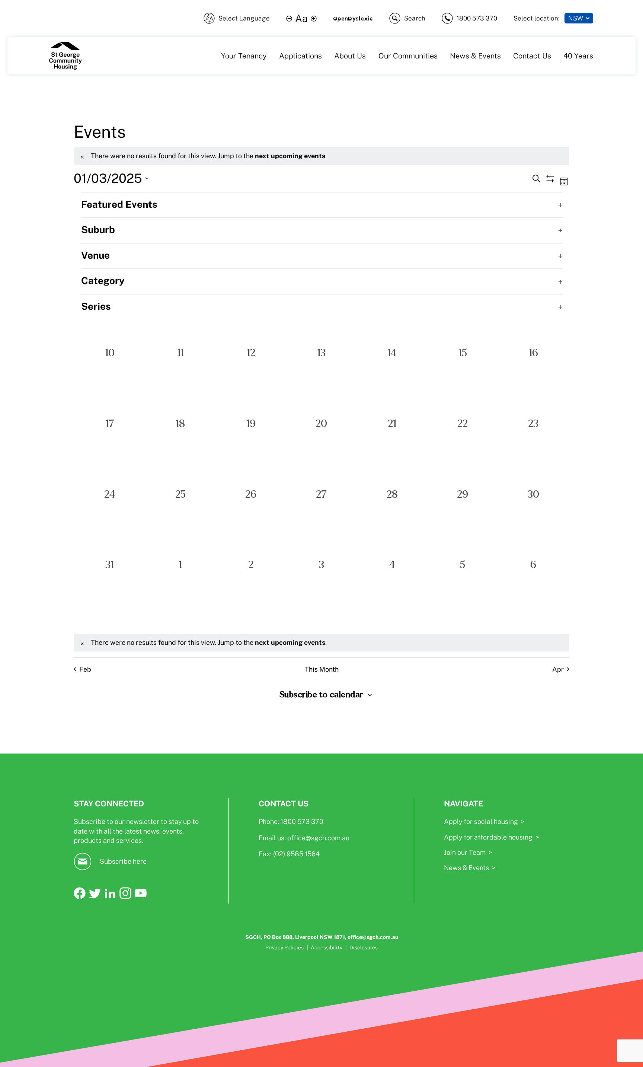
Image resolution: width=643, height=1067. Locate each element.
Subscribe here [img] (123, 861)
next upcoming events (290, 156)
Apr (558, 669)
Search (414, 18)
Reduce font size (289, 19)
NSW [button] (575, 18)
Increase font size (314, 19)
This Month (322, 669)
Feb (85, 669)
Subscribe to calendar (321, 694)
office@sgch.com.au (318, 838)
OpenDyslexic (353, 19)
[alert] (321, 156)
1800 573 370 (477, 18)
